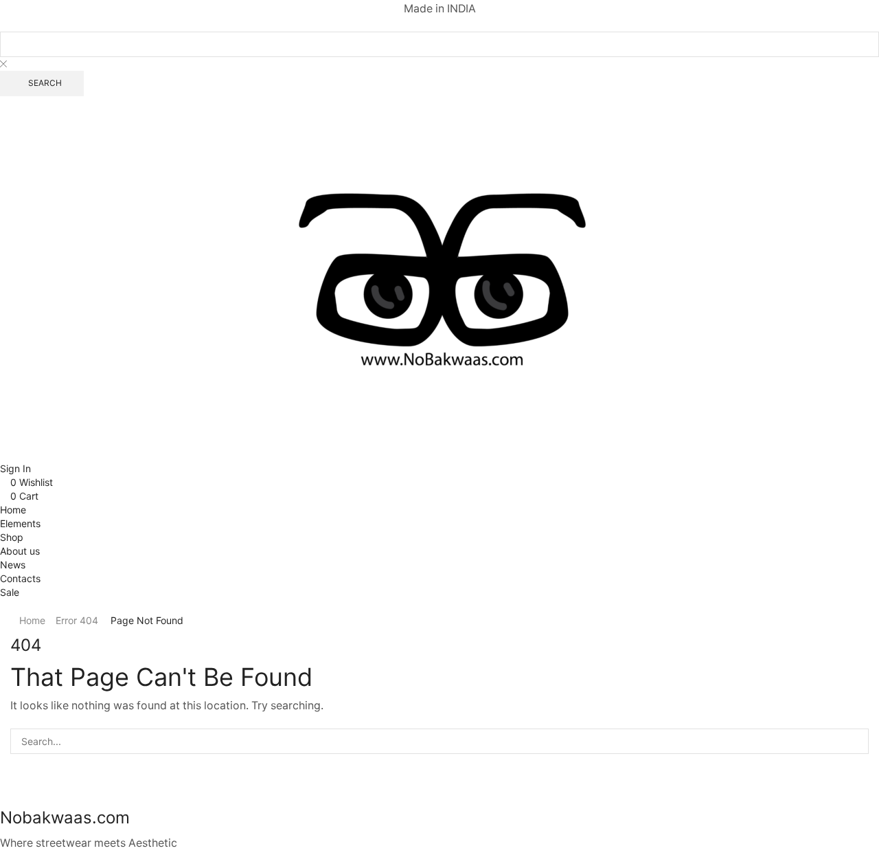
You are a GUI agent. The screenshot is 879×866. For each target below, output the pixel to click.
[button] (4, 103)
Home (32, 620)
